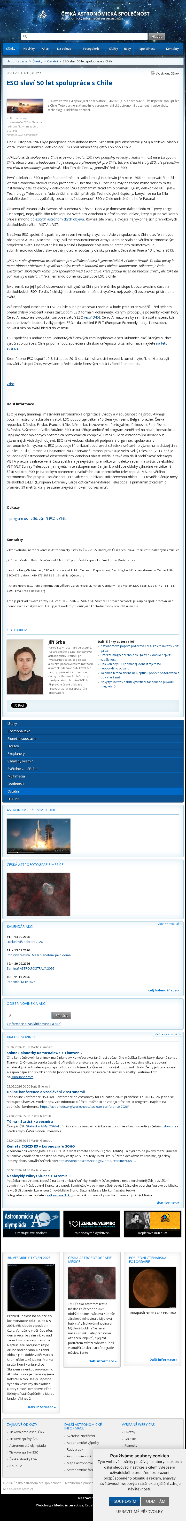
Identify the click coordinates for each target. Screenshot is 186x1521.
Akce (45, 49)
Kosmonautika (19, 731)
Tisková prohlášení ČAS (26, 1432)
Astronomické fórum (82, 1470)
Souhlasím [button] (125, 1501)
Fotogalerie (91, 49)
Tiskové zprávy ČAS (23, 1438)
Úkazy (12, 723)
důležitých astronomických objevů (57, 219)
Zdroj (11, 383)
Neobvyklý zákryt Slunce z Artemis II (38, 1176)
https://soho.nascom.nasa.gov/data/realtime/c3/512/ (98, 1160)
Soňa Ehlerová (40, 1086)
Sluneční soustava (22, 738)
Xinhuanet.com (22, 1077)
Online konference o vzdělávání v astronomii (46, 1092)
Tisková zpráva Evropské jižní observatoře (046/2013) (84, 101)
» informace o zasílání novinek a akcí (34, 1024)
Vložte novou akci (170, 924)
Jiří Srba (36, 73)
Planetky (130, 1445)
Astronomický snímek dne (31, 810)
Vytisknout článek (167, 73)
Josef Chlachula (41, 1116)
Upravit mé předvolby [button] (139, 1511)
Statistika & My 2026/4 (42, 1126)
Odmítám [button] (155, 1501)
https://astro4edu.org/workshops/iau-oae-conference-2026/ (84, 1106)
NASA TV (15, 1466)
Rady (127, 49)
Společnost (147, 49)
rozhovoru (168, 1126)
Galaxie (130, 1438)
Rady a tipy (75, 1449)
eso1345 (92, 317)
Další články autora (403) (116, 642)
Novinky (29, 49)
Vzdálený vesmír (20, 761)
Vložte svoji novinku (168, 1034)
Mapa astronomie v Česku (86, 1463)
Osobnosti (16, 783)
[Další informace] (31, 1287)
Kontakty (172, 49)
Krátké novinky (21, 1037)
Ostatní (52, 61)
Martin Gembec (41, 1047)
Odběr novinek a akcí (26, 1003)
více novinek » (167, 1202)
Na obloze (64, 49)
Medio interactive (68, 1505)
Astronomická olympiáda (27, 1445)
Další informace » (42, 1407)
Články (10, 49)
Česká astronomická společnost (37, 1483)
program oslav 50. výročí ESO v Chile (38, 518)
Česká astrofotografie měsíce (35, 864)
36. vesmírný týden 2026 (29, 1257)
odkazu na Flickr (59, 1195)
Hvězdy (13, 746)
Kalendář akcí (20, 926)
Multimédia (16, 776)
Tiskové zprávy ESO (24, 1452)
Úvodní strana (17, 61)
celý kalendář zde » (163, 990)
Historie (14, 798)
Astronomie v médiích (82, 1456)
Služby (113, 49)
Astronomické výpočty (83, 1442)
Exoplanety (16, 753)
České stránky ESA (23, 1459)
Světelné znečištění (22, 768)
